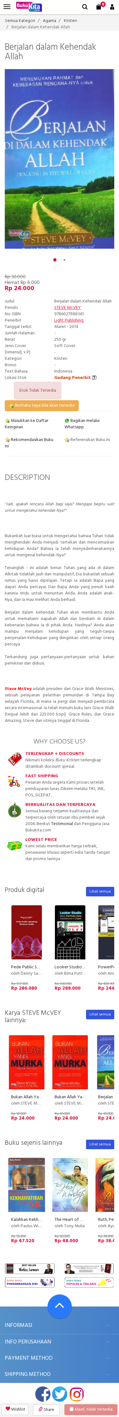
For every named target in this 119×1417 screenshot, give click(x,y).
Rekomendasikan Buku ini (29, 443)
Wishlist (17, 1409)
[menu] (7, 7)
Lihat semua (100, 891)
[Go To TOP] (60, 1306)
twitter (60, 1394)
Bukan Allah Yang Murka (33, 1097)
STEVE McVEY (67, 307)
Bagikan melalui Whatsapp (82, 424)
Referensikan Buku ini (89, 440)
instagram (76, 1394)
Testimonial (62, 824)
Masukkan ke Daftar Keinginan (26, 424)
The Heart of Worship (75, 1219)
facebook (43, 1394)
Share (48, 1409)
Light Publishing (69, 320)
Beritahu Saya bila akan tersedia (44, 405)
